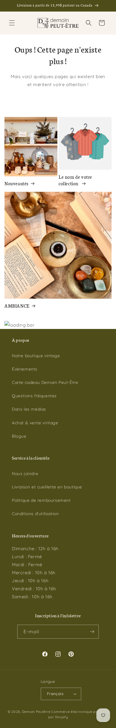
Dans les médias (29, 409)
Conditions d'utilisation (35, 513)
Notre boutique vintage (36, 355)
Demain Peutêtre (36, 712)
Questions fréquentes (34, 395)
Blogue (19, 436)
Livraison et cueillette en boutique (47, 487)
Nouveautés (16, 183)
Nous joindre (25, 473)
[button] (11, 22)
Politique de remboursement (41, 500)
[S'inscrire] (91, 632)
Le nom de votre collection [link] (75, 180)
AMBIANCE (16, 306)
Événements (24, 369)
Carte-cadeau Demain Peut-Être (45, 382)
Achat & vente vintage (35, 422)
